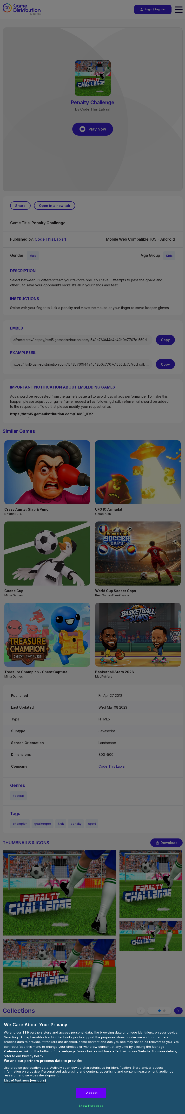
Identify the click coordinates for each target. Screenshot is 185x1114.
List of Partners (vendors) (25, 1080)
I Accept (91, 1092)
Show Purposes (91, 1105)
